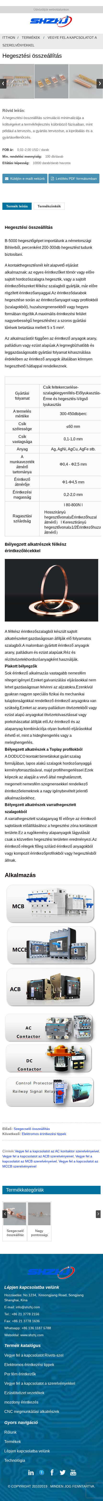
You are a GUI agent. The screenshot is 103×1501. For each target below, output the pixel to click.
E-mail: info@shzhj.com (22, 1307)
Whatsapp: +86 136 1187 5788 (27, 1328)
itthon (8, 37)
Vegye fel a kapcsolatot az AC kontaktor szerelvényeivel (57, 1151)
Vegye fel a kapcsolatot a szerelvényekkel (39, 1383)
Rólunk (10, 1432)
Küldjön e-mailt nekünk (27, 178)
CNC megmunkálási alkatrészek (31, 1412)
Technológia (14, 1460)
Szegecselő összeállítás (32, 1129)
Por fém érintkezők (20, 1374)
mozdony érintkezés (21, 1402)
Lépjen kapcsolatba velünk (27, 1451)
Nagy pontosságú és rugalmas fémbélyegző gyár (39, 1233)
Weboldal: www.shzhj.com (24, 1335)
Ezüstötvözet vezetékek (24, 1393)
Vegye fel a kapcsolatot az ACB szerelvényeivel (38, 1156)
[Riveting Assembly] (14, 1213)
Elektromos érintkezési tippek (44, 1134)
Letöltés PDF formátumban (76, 178)
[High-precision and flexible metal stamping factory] (39, 1213)
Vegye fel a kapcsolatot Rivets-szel (33, 1355)
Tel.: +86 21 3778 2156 (21, 1314)
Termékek (31, 37)
